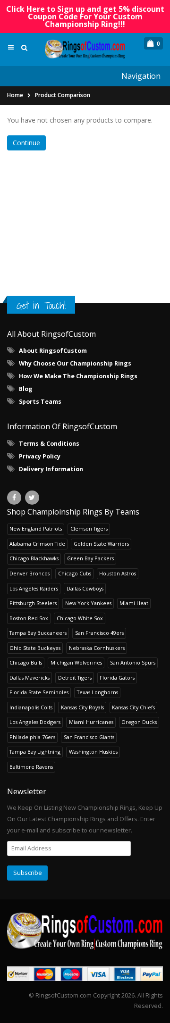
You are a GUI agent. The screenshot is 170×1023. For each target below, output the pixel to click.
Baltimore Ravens (31, 766)
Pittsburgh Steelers (33, 603)
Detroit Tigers (75, 677)
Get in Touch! (41, 305)
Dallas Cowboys (85, 588)
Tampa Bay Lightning (34, 751)
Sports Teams (40, 402)
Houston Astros (117, 573)
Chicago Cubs (74, 573)
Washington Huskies (93, 751)
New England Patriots (35, 528)
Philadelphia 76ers (32, 736)
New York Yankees (88, 603)
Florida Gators (117, 677)
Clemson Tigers (89, 528)
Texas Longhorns (97, 692)
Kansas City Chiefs (133, 707)
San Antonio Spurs (132, 662)
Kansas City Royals (82, 707)
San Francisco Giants (89, 736)
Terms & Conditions (49, 444)
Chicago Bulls (25, 662)
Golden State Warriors (101, 543)
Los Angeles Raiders (33, 588)
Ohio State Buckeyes (34, 647)
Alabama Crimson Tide (37, 543)
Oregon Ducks (139, 721)
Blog (26, 389)
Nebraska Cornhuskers (97, 647)
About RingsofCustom (53, 351)
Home (15, 95)
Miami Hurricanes (91, 721)
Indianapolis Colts (30, 707)
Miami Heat (133, 603)
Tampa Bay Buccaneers (38, 632)
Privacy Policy (39, 456)
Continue (26, 142)
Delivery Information (51, 469)
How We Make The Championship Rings (78, 376)
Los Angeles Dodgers (34, 721)
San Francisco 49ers (99, 632)
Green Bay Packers (90, 558)
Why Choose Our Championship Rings (75, 363)
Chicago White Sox (80, 618)
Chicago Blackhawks (34, 558)
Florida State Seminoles (38, 692)
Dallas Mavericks (29, 677)
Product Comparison (62, 95)
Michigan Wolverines (76, 662)
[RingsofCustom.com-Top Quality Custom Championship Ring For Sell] (85, 930)
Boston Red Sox (28, 618)
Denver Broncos (29, 573)
